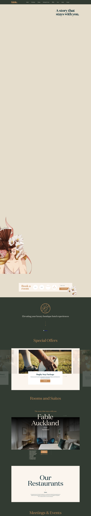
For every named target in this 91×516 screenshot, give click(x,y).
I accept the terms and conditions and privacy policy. (46, 264)
